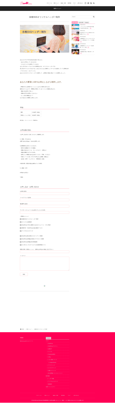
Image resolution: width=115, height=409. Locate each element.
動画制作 (50, 384)
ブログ (47, 340)
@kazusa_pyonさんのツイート (26, 341)
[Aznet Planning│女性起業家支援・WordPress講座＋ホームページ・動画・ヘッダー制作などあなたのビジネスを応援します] (26, 3)
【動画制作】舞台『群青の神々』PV (87, 51)
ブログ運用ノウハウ (52, 359)
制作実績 (48, 376)
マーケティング (51, 365)
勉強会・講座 (63, 3)
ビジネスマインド (52, 367)
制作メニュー (56, 3)
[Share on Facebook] (85, 3)
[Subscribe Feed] (91, 3)
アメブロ (50, 351)
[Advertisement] (44, 307)
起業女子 (50, 348)
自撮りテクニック (52, 370)
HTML (49, 357)
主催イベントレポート (50, 386)
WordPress (50, 343)
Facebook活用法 (51, 354)
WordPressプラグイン (53, 346)
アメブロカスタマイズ (53, 381)
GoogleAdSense (52, 362)
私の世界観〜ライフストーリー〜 (55, 373)
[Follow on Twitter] (88, 3)
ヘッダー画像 (51, 378)
